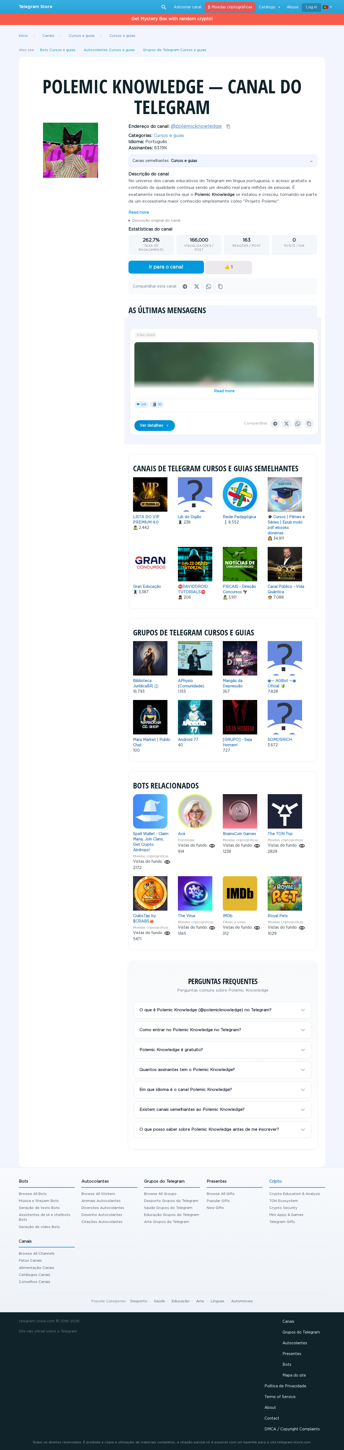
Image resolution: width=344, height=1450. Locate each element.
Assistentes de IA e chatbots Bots (44, 1217)
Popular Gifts (218, 1201)
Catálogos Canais (34, 1275)
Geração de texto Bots (39, 1208)
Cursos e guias (169, 136)
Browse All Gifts (221, 1194)
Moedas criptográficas (151, 856)
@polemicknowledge (196, 126)
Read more (138, 212)
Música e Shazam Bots (39, 1201)
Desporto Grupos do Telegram (171, 1201)
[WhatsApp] (208, 286)
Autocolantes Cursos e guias (109, 50)
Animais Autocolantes (101, 1201)
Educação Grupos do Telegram (171, 1215)
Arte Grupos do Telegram (166, 1222)
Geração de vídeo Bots (39, 1227)
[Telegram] (185, 286)
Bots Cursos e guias (58, 50)
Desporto (138, 1301)
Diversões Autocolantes (102, 1208)
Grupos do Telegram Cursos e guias (174, 50)
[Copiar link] (220, 286)
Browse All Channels (37, 1253)
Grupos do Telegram (301, 1332)
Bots (286, 1364)
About (270, 1407)
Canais (288, 1321)
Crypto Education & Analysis (294, 1194)
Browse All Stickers (98, 1194)
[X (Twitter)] (197, 286)
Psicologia (186, 840)
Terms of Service (280, 1397)
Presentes (291, 1354)
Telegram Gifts (282, 1222)
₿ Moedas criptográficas (230, 7)
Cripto (275, 1181)
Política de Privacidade (285, 1386)
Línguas (217, 1301)
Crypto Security (283, 1208)
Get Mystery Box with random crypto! (172, 19)
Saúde (159, 1301)
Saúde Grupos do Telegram (168, 1208)
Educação (180, 1301)
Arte (200, 1301)
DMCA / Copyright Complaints (292, 1429)
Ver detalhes (151, 425)
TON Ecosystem (283, 1201)
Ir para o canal (166, 267)
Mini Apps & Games (286, 1215)
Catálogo (267, 7)
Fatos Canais (30, 1260)
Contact (271, 1418)
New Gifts (215, 1208)
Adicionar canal (187, 7)
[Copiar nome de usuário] (228, 126)
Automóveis (242, 1301)
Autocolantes (294, 1343)
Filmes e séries (234, 922)
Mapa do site (294, 1375)
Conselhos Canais (34, 1282)
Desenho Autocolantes (101, 1215)
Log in (311, 7)
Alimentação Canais (36, 1268)
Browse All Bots (33, 1194)
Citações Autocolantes (102, 1222)
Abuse (293, 7)
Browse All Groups (160, 1194)
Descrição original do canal (156, 220)
